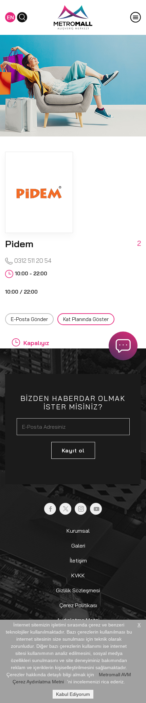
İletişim (78, 560)
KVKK (78, 575)
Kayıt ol (73, 450)
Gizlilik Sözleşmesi (78, 590)
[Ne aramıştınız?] (22, 17)
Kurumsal (78, 530)
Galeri (78, 545)
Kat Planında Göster (86, 319)
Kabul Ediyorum (73, 694)
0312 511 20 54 (32, 260)
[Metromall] (73, 16)
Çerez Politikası (78, 605)
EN (10, 17)
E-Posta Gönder (29, 319)
